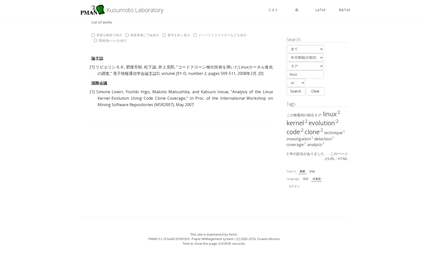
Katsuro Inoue (214, 91)
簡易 (302, 171)
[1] (92, 67)
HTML (343, 158)
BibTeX (344, 9)
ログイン (294, 186)
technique (334, 132)
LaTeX (320, 9)
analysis (315, 144)
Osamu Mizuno (268, 239)
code (295, 131)
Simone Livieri (109, 91)
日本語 (317, 179)
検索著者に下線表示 (144, 35)
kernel (297, 123)
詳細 (312, 171)
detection (324, 139)
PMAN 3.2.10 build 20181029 (168, 239)
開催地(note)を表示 (113, 40)
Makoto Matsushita (171, 91)
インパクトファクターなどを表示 (222, 35)
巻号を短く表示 (178, 35)
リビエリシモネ (110, 67)
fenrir (233, 234)
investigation (300, 139)
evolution (324, 123)
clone (314, 131)
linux (331, 114)
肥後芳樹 (134, 67)
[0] (260, 73)
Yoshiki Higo (138, 91)
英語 (305, 179)
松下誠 (150, 67)
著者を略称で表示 (109, 35)
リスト (273, 9)
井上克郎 (166, 67)
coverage (296, 144)
